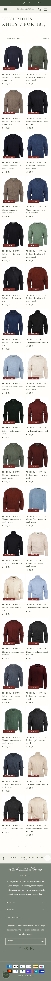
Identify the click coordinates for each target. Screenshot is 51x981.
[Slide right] (47, 858)
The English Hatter (28, 976)
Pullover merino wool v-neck (12, 255)
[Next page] (40, 847)
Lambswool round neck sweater (12, 388)
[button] (5, 9)
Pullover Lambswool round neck (11, 78)
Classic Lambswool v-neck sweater (11, 167)
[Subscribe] (42, 941)
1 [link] (10, 847)
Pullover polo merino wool (11, 299)
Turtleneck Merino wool (37, 342)
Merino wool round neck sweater (37, 123)
